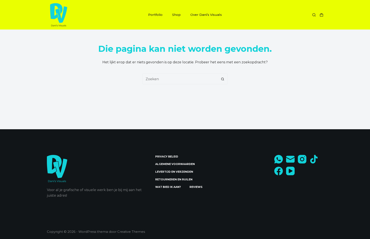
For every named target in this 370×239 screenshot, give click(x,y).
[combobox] (179, 79)
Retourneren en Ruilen (173, 179)
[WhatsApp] (278, 159)
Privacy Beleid (166, 156)
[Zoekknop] (222, 79)
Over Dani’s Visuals (206, 15)
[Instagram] (302, 159)
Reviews (195, 187)
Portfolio (155, 15)
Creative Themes (131, 232)
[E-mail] (290, 159)
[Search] (314, 14)
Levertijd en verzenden (174, 171)
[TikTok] (314, 159)
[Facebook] (278, 171)
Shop (176, 15)
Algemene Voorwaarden (175, 164)
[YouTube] (290, 171)
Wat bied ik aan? (168, 187)
